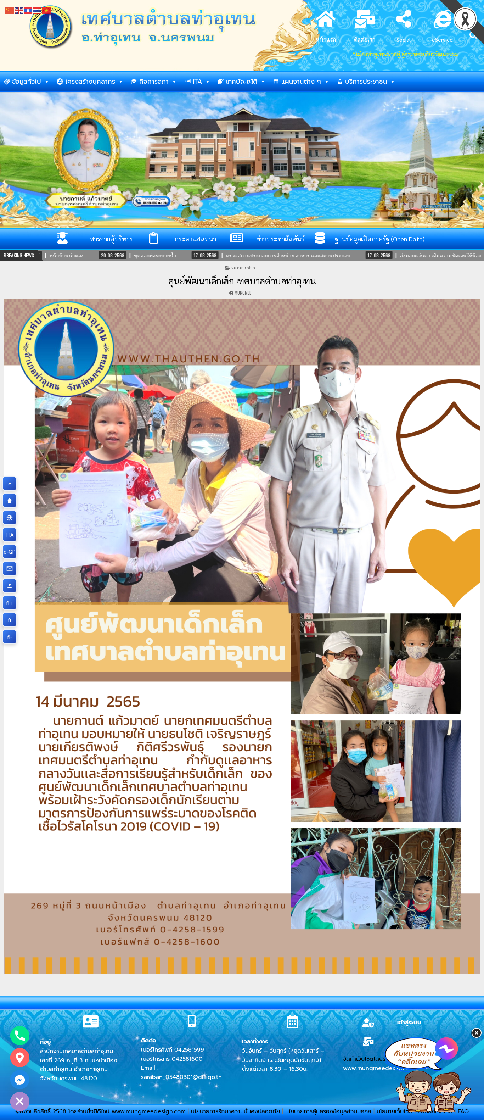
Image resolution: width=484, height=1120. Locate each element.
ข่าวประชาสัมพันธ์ (280, 239)
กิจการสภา (154, 82)
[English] (19, 9)
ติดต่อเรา (364, 39)
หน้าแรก (326, 39)
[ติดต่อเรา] (9, 568)
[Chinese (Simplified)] (10, 9)
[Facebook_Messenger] (19, 1079)
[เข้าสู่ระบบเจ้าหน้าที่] (9, 585)
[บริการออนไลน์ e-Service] (9, 517)
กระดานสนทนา (195, 239)
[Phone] (19, 1035)
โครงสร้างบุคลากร (90, 82)
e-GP (10, 551)
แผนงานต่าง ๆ (301, 82)
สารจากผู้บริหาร (111, 239)
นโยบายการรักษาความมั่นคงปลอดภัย (235, 1111)
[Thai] (37, 9)
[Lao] (28, 9)
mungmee (243, 293)
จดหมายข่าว (243, 267)
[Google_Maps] (19, 1057)
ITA (197, 82)
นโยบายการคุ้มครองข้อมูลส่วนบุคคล (328, 1111)
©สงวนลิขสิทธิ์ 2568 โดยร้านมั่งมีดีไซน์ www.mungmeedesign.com (101, 1111)
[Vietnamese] (46, 9)
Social (403, 39)
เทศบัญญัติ (241, 82)
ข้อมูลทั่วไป (26, 82)
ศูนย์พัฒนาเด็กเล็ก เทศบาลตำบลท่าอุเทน (242, 280)
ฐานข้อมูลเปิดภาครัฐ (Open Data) (379, 239)
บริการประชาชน (366, 82)
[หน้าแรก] (9, 500)
